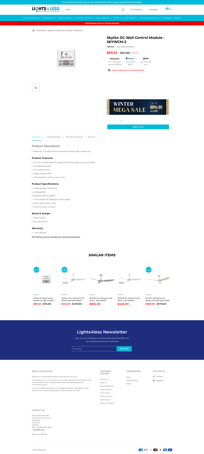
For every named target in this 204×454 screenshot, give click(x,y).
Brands (177, 18)
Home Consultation (107, 403)
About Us (103, 383)
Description (37, 137)
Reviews (91, 137)
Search (129, 384)
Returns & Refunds (107, 386)
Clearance (167, 18)
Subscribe (124, 349)
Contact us (104, 379)
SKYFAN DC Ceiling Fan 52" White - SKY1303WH (129, 299)
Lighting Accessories (148, 18)
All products (41, 30)
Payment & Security (74, 137)
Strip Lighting (64, 18)
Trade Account (105, 400)
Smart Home (129, 18)
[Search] (123, 9)
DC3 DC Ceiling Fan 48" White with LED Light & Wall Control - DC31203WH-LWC (157, 299)
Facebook (159, 376)
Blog (128, 377)
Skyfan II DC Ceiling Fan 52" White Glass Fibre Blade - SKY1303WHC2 (73, 299)
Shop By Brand (132, 380)
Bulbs (116, 18)
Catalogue (153, 10)
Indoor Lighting (30, 18)
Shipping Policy (53, 137)
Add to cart (138, 127)
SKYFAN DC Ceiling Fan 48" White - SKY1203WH (100, 299)
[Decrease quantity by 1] (109, 120)
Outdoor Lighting (83, 18)
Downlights (47, 18)
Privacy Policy (105, 393)
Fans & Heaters (102, 18)
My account (137, 10)
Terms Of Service (106, 396)
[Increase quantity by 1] (120, 120)
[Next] (172, 289)
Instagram (160, 381)
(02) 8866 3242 (39, 430)
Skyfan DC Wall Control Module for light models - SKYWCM (44, 299)
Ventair (110, 47)
